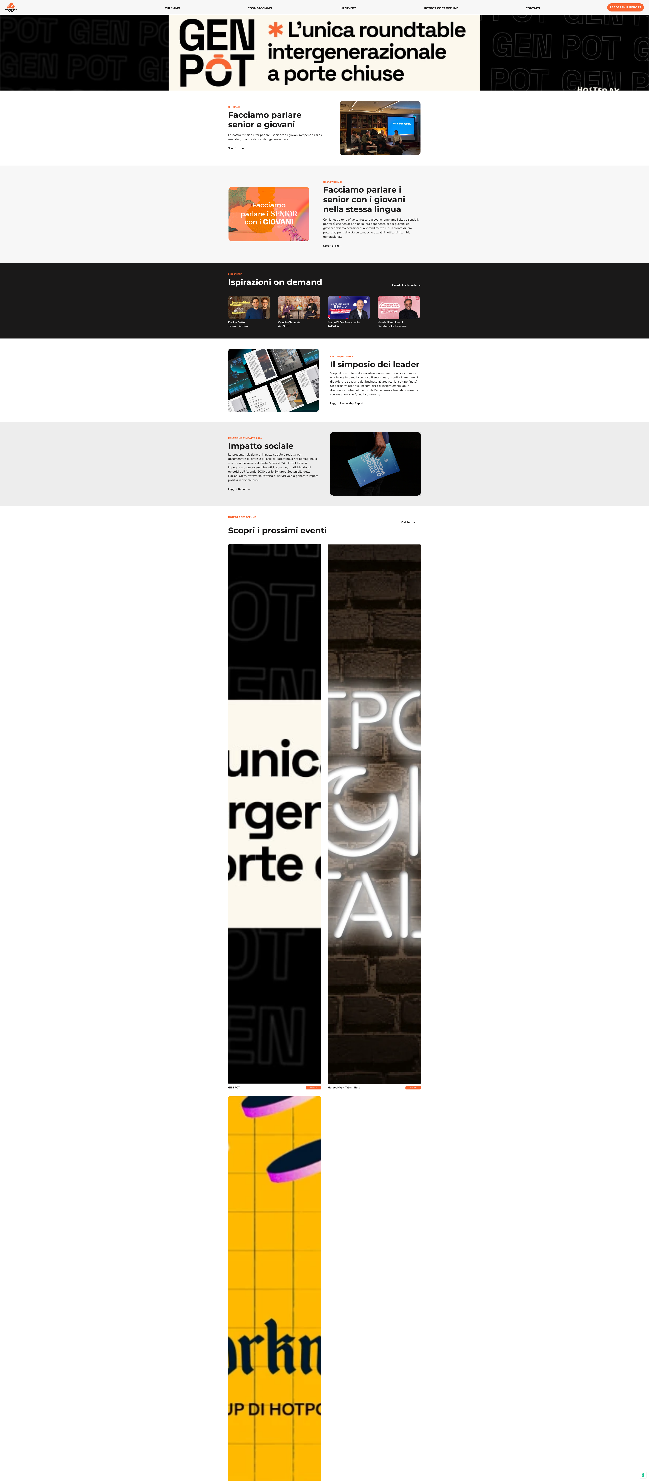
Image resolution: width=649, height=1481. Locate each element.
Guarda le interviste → (406, 285)
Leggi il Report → (239, 489)
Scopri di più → (237, 148)
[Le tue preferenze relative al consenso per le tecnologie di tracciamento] (643, 1475)
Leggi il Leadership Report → (348, 403)
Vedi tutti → (408, 522)
